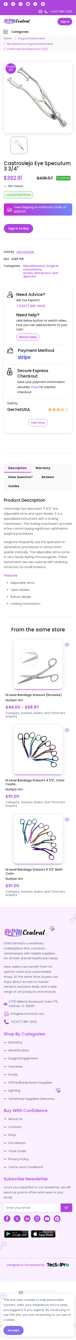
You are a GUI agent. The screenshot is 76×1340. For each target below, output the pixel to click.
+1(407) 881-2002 (53, 301)
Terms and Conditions (24, 1159)
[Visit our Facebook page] (6, 4)
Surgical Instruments (31, 38)
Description (17, 463)
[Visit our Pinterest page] (43, 4)
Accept (13, 1330)
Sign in (65, 21)
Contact (14, 1120)
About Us (14, 1112)
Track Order (17, 1143)
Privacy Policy (18, 1151)
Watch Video (28, 332)
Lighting (14, 1084)
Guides (13, 481)
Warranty (42, 463)
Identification (18, 1045)
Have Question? (20, 472)
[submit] (66, 1199)
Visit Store (38, 418)
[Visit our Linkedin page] (13, 4)
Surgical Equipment (22, 1053)
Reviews (48, 472)
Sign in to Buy (18, 228)
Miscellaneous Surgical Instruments (30, 44)
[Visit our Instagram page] (21, 4)
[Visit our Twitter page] (35, 4)
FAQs (12, 1127)
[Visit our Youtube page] (28, 4)
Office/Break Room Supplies (29, 1076)
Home (7, 38)
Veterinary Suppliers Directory (30, 1092)
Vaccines (15, 1061)
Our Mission (16, 1135)
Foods (12, 1069)
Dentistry (15, 1037)
